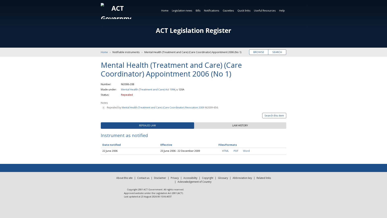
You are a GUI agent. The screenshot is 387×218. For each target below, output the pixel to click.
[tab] (147, 125)
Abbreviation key (242, 178)
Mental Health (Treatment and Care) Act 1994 (148, 89)
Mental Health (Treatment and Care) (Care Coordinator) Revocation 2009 (163, 107)
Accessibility (190, 178)
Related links (264, 178)
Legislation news (182, 10)
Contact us (143, 178)
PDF (236, 151)
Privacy (175, 178)
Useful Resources (265, 10)
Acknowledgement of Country (194, 181)
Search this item (274, 115)
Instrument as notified (124, 135)
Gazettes (228, 10)
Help (282, 10)
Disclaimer (160, 178)
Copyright (207, 178)
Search (277, 52)
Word (246, 151)
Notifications (211, 10)
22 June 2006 (110, 151)
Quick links (244, 10)
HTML (225, 151)
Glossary (223, 178)
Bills (198, 10)
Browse (258, 52)
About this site (124, 178)
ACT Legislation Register (193, 30)
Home (165, 10)
